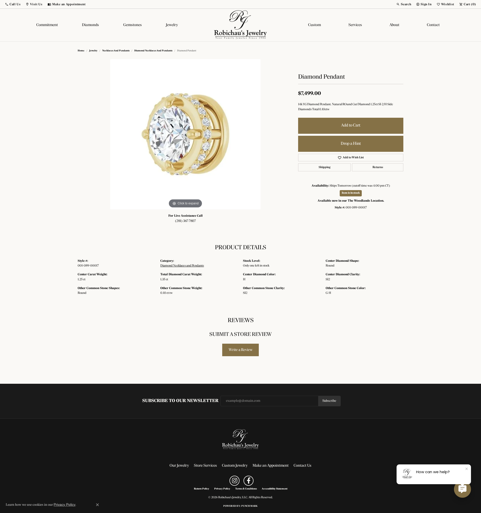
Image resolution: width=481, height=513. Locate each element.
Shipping (324, 167)
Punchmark (249, 506)
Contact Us (302, 466)
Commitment (47, 25)
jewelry (93, 50)
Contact (433, 25)
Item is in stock (351, 193)
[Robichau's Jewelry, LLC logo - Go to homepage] (240, 25)
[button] (13, 4)
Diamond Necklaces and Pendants (153, 50)
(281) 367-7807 (185, 221)
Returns (378, 167)
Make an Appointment (271, 466)
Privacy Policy (222, 489)
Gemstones (132, 25)
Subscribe (329, 401)
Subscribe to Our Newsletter (180, 401)
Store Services (205, 466)
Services (355, 25)
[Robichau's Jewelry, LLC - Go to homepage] (240, 440)
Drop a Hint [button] (351, 144)
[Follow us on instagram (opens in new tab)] (234, 481)
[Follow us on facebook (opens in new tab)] (249, 481)
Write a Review (241, 350)
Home (81, 50)
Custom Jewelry (235, 466)
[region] (185, 134)
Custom (314, 25)
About (394, 25)
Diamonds (90, 25)
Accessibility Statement (274, 489)
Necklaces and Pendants (116, 50)
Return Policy (201, 489)
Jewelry (172, 25)
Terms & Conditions (246, 489)
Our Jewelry (179, 466)
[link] (67, 4)
